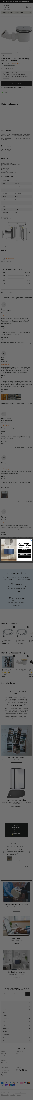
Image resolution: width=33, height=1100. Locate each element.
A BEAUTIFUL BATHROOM (24, 554)
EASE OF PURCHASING (24, 552)
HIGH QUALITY (24, 549)
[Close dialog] (31, 540)
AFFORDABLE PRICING (24, 556)
